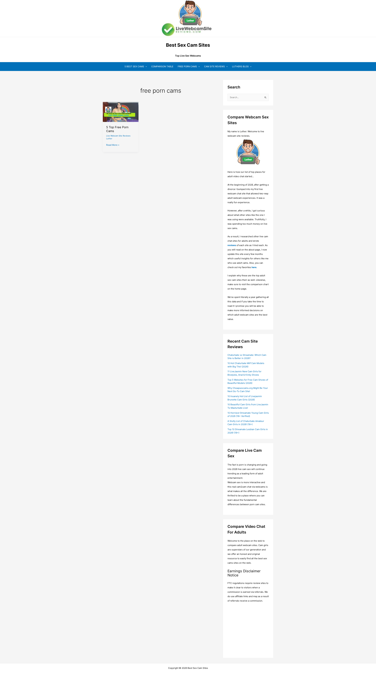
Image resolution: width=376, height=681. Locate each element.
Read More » (112, 145)
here (254, 267)
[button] (145, 66)
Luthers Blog (240, 66)
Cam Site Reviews (214, 66)
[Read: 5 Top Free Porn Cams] (121, 111)
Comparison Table (162, 66)
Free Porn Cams (187, 66)
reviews (232, 245)
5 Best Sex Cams (134, 66)
